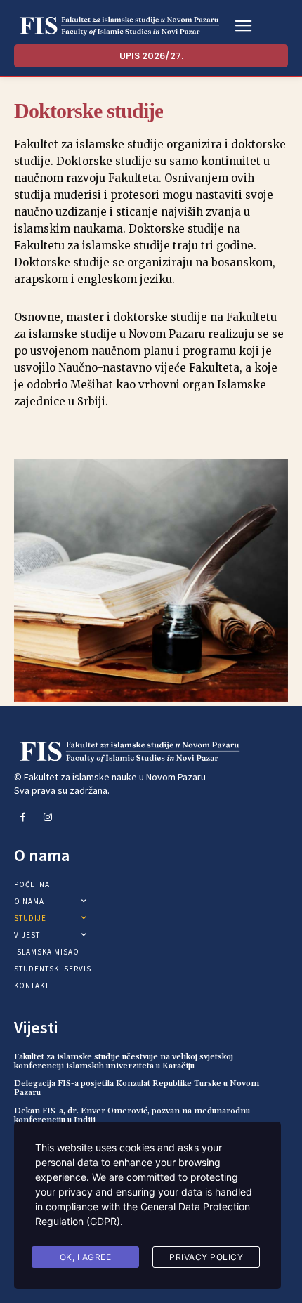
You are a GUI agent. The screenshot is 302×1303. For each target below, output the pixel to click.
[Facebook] (23, 817)
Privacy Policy (206, 1257)
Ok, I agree (86, 1257)
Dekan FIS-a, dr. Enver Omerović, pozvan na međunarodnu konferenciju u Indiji (132, 1115)
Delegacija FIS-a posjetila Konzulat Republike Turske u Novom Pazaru (136, 1088)
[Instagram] (47, 817)
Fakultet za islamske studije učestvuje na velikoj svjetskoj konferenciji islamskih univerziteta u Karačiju (123, 1061)
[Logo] (119, 26)
